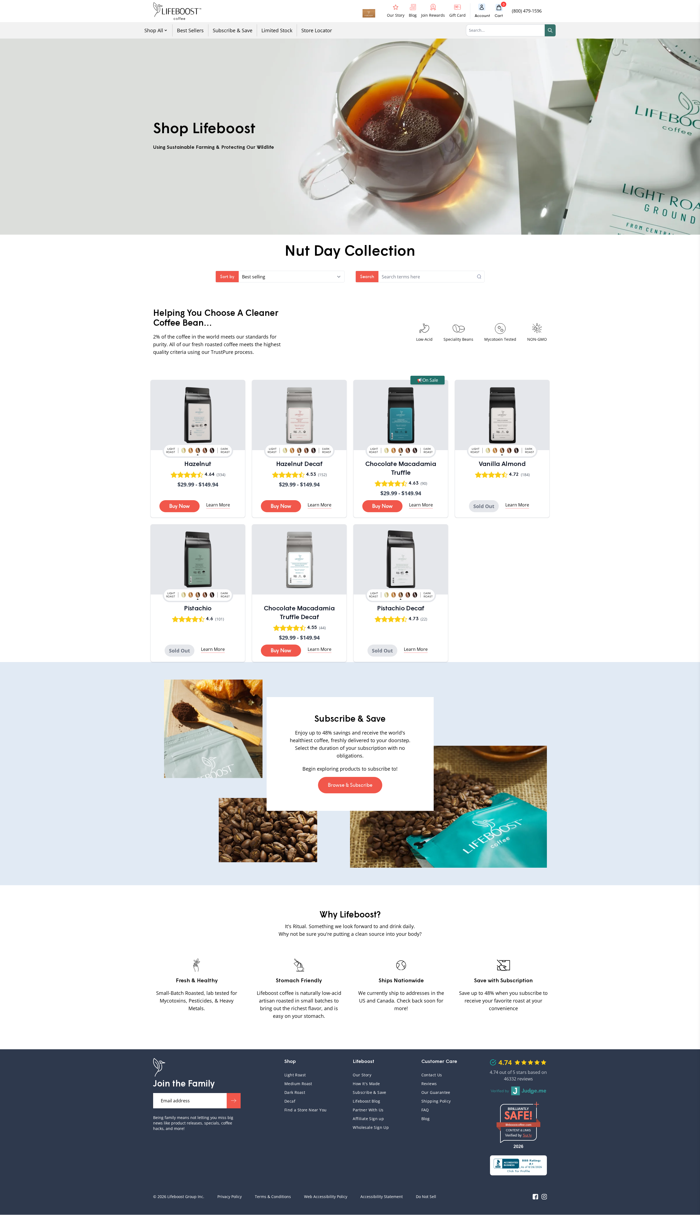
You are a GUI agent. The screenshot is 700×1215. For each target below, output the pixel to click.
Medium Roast (298, 1083)
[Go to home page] (177, 11)
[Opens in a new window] (518, 1165)
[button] (501, 11)
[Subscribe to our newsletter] (234, 1100)
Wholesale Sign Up (371, 1127)
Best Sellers (190, 30)
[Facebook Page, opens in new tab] (535, 1196)
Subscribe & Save (232, 30)
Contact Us (431, 1074)
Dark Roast (294, 1092)
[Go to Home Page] (159, 1067)
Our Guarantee (435, 1092)
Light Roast (295, 1074)
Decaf (289, 1101)
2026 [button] (518, 1146)
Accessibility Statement (381, 1196)
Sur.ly (527, 1135)
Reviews (429, 1083)
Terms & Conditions (273, 1196)
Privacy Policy (229, 1196)
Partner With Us (368, 1109)
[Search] (550, 30)
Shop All (153, 30)
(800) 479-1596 (527, 11)
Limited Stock (276, 30)
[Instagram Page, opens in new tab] (544, 1196)
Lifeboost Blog (366, 1101)
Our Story (362, 1074)
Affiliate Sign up (368, 1118)
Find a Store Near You (305, 1109)
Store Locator (316, 30)
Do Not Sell (426, 1196)
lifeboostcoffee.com (523, 1124)
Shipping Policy (436, 1101)
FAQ (449, 1109)
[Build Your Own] (369, 11)
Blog (425, 1118)
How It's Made (366, 1083)
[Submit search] (480, 276)
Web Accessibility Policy (325, 1196)
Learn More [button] (218, 505)
